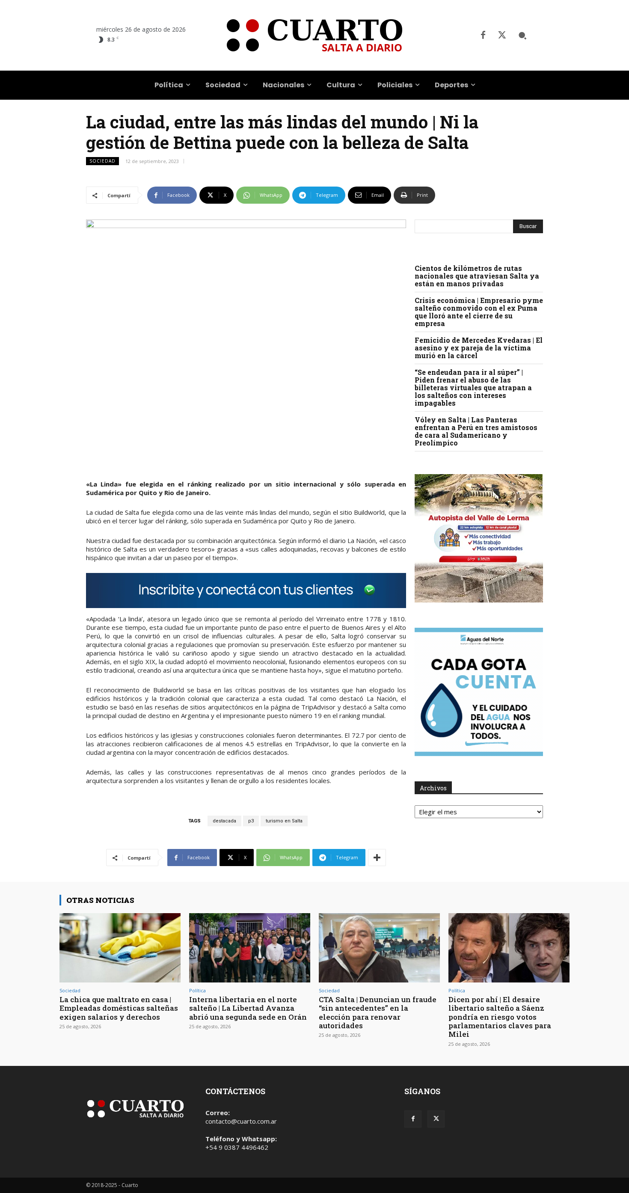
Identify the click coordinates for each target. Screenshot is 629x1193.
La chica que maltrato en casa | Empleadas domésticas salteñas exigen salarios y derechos (118, 1008)
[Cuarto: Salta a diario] (314, 35)
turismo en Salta (284, 821)
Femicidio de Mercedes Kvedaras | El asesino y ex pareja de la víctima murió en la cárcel (479, 347)
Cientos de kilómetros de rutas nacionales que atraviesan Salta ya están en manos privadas (477, 276)
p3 (251, 821)
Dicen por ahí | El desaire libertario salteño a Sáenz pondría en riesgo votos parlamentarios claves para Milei (499, 1016)
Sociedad (102, 161)
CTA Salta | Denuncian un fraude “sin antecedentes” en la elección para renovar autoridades (377, 1012)
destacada (224, 821)
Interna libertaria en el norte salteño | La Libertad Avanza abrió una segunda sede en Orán (248, 1008)
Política (197, 990)
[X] (502, 35)
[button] (522, 35)
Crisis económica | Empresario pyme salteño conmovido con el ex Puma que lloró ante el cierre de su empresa (479, 312)
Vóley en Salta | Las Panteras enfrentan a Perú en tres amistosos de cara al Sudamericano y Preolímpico (476, 431)
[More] (377, 857)
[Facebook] (483, 35)
